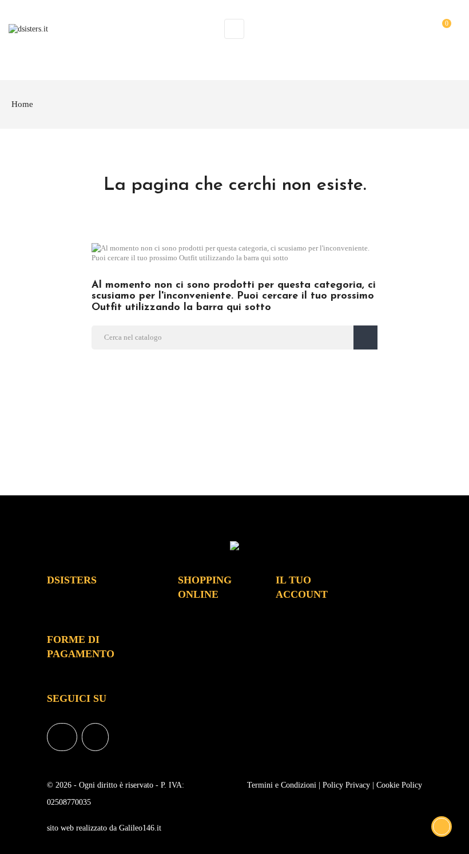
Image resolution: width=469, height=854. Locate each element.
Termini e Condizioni (281, 785)
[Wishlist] (422, 28)
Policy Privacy (346, 785)
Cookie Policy (399, 785)
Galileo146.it (140, 828)
